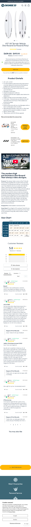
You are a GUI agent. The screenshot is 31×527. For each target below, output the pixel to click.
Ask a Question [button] (16, 269)
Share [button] (6, 294)
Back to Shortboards (16, 467)
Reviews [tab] (6, 273)
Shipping (10, 55)
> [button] (20, 424)
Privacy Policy (11, 512)
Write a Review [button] (16, 265)
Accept (15, 515)
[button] (24, 294)
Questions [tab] (16, 273)
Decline (15, 519)
